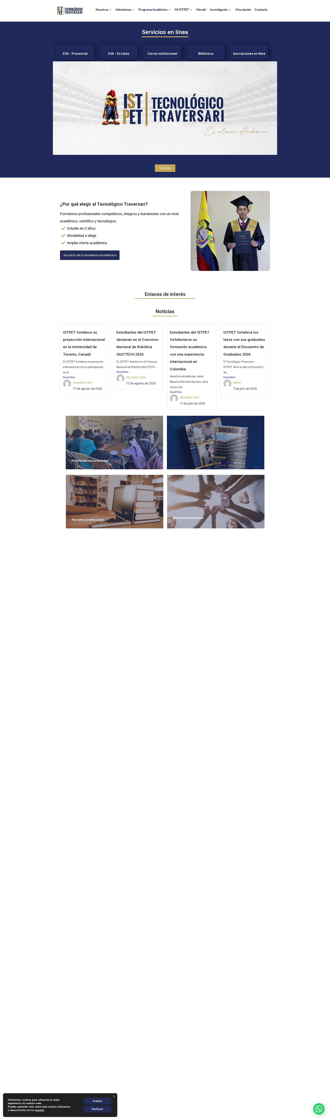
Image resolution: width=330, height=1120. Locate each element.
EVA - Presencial (75, 53)
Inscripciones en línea (249, 53)
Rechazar (97, 1109)
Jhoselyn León (82, 382)
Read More (69, 377)
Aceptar (97, 1101)
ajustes (39, 1110)
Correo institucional (162, 53)
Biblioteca (205, 53)
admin (237, 382)
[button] (319, 1109)
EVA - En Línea (118, 53)
